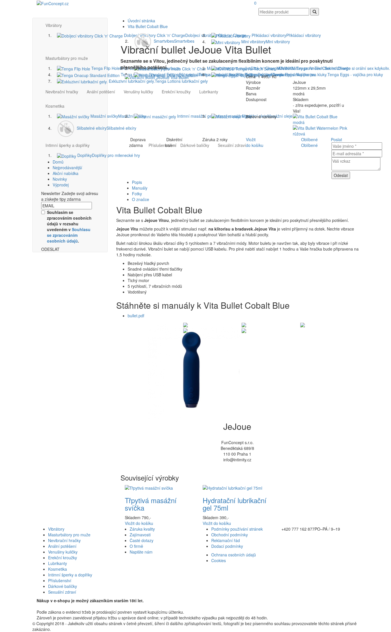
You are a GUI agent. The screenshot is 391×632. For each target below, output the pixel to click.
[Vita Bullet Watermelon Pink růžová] (321, 130)
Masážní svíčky (117, 116)
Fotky (137, 193)
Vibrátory (56, 529)
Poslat (336, 139)
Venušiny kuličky (63, 552)
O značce (140, 199)
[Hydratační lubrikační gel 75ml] (232, 487)
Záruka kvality (142, 529)
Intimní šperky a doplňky (68, 145)
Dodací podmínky (227, 546)
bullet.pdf (136, 315)
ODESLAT (50, 249)
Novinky (60, 179)
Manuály (139, 188)
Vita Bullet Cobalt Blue (148, 26)
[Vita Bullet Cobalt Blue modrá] (321, 119)
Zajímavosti (140, 535)
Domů (58, 162)
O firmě (136, 546)
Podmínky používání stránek (237, 529)
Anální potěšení (101, 91)
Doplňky (108, 155)
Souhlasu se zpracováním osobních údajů (68, 235)
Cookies (218, 560)
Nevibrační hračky (62, 91)
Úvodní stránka (141, 20)
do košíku (139, 523)
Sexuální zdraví (62, 592)
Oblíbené (309, 139)
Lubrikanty (57, 563)
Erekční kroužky (62, 557)
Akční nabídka (65, 173)
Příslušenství (59, 580)
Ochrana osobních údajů (233, 555)
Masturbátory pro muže (69, 535)
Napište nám (141, 552)
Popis (137, 182)
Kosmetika (57, 569)
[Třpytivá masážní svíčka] (149, 487)
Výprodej (61, 185)
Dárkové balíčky (62, 586)
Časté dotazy (141, 540)
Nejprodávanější (67, 167)
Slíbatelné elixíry (106, 128)
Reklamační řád (225, 540)
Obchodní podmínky (229, 535)
